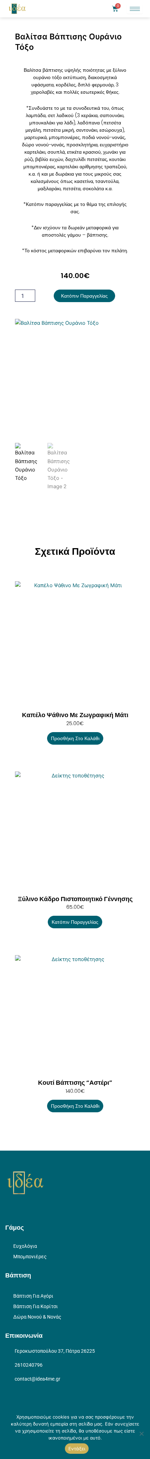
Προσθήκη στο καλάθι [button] (75, 738)
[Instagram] (8, 1207)
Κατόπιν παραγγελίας (84, 295)
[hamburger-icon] (135, 9)
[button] (95, 9)
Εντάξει (76, 1448)
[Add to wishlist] (25, 329)
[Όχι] (141, 1433)
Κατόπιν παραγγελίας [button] (75, 922)
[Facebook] (19, 1207)
